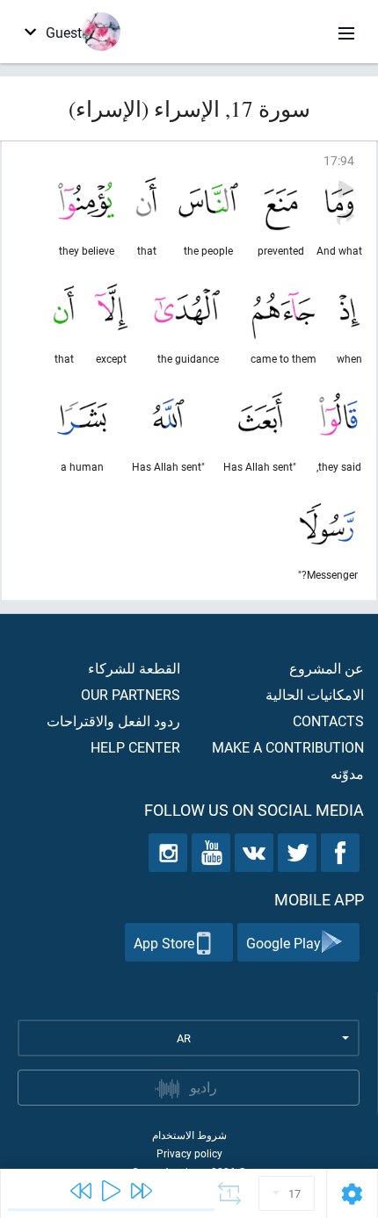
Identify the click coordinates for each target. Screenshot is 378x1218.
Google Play (283, 942)
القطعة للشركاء (134, 668)
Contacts (328, 720)
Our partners (130, 694)
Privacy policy (189, 1153)
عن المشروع (326, 668)
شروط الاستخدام (189, 1135)
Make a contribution (288, 747)
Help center (135, 747)
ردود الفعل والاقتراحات (113, 720)
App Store (164, 942)
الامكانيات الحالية (314, 694)
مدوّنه (347, 773)
